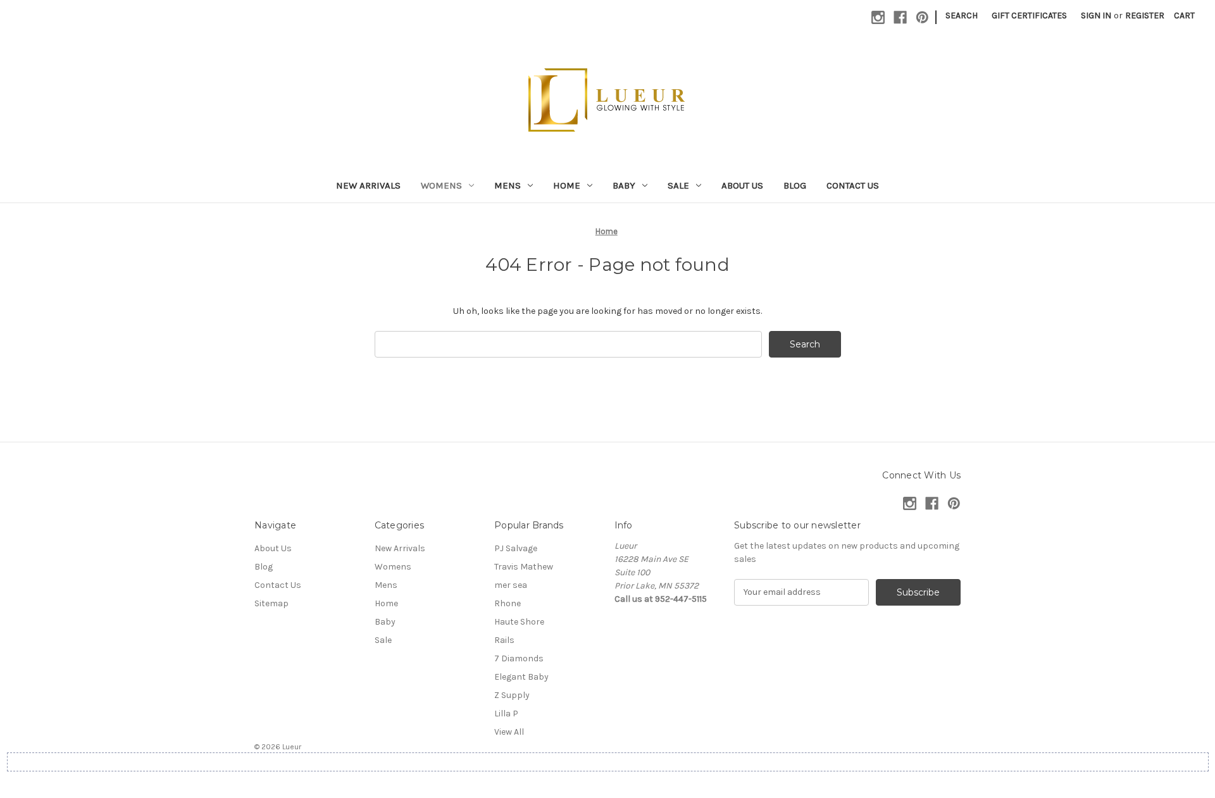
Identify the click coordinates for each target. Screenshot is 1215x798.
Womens (441, 185)
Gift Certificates (1029, 15)
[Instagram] (878, 17)
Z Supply (512, 695)
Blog (794, 185)
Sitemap (271, 603)
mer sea (510, 585)
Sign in (1096, 15)
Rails (504, 640)
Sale (678, 185)
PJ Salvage (515, 548)
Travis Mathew (523, 566)
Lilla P (506, 713)
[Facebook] (900, 17)
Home (566, 185)
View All (509, 731)
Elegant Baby (521, 676)
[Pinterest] (922, 17)
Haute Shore (519, 621)
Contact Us (852, 185)
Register (1144, 15)
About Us (742, 185)
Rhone (507, 603)
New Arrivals (368, 185)
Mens (507, 185)
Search (961, 15)
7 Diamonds (519, 658)
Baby (624, 185)
